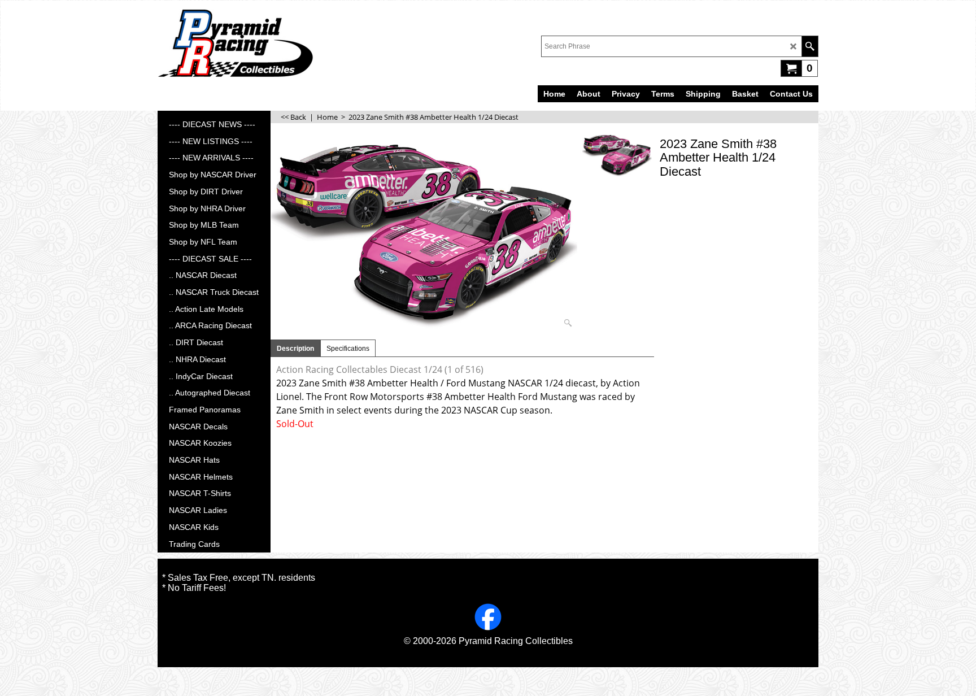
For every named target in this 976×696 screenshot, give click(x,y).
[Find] (809, 46)
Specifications (347, 349)
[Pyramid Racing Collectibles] (235, 43)
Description (295, 349)
